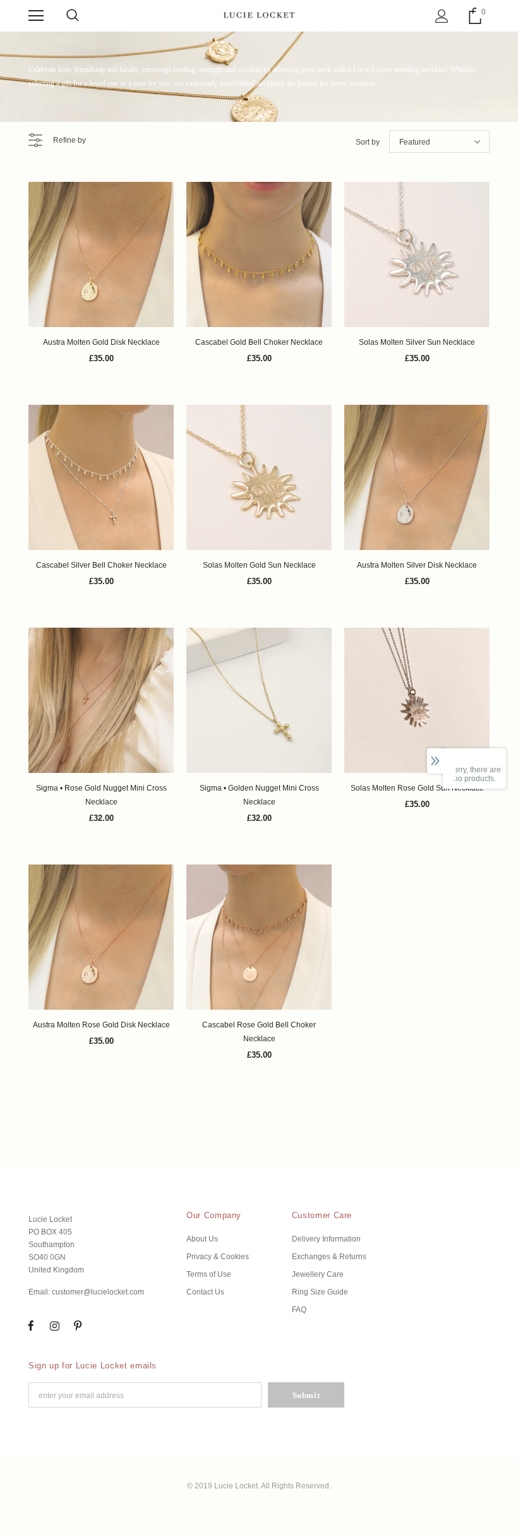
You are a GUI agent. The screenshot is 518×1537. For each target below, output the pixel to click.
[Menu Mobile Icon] (36, 15)
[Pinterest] (77, 1325)
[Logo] (259, 15)
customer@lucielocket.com (98, 1292)
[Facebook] (31, 1325)
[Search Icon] (72, 15)
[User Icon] (442, 16)
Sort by (368, 142)
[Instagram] (54, 1325)
